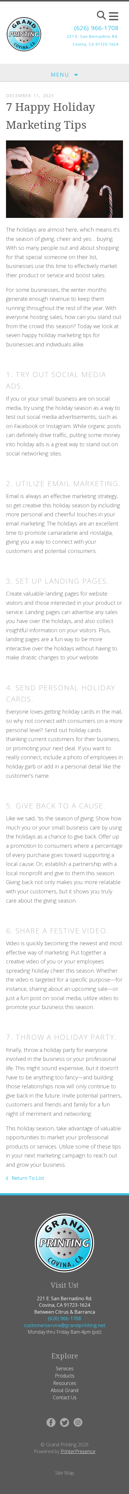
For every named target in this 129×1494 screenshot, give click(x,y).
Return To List (27, 1178)
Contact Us (64, 1397)
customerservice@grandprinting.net (64, 1325)
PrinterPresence (78, 1451)
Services (65, 1368)
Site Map (64, 1473)
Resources (64, 1383)
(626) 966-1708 (96, 28)
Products (64, 1375)
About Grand (64, 1390)
